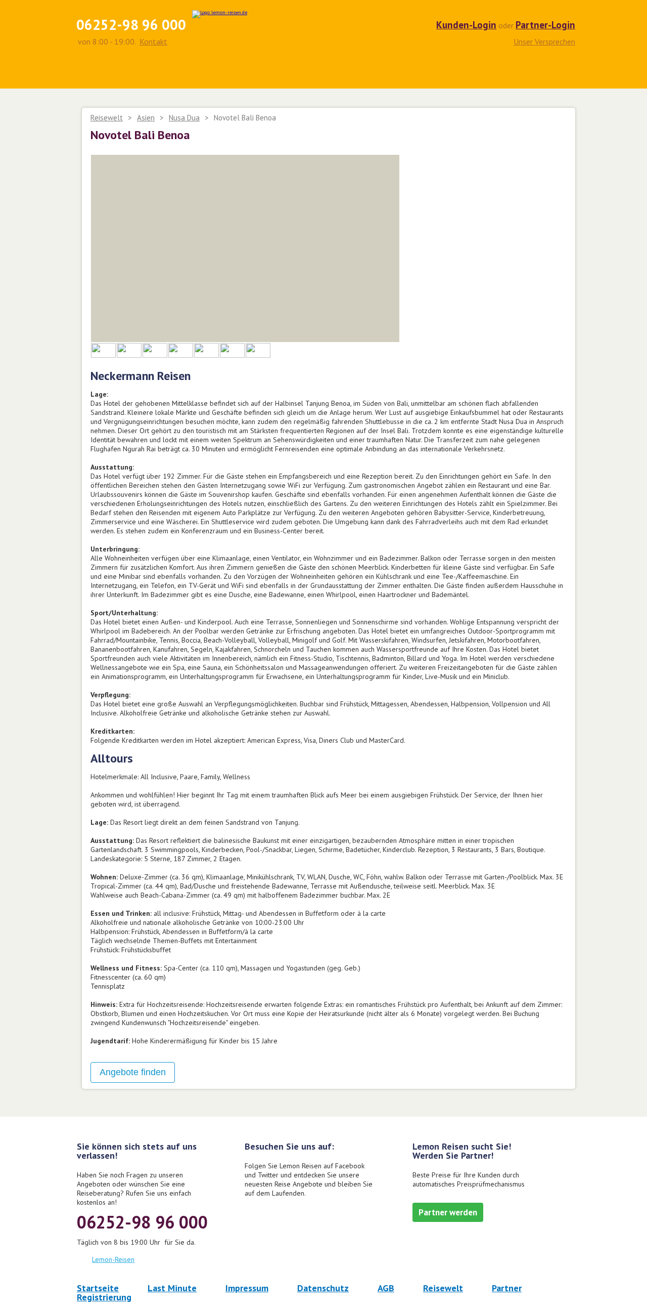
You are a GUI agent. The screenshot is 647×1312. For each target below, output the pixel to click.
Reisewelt (106, 117)
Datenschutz (323, 1288)
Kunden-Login (466, 25)
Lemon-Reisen (113, 1259)
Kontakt (153, 41)
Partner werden (448, 1212)
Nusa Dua (184, 117)
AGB (386, 1288)
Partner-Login (545, 25)
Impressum (246, 1288)
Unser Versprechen (544, 41)
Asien (146, 117)
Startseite (98, 1288)
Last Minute (172, 1288)
